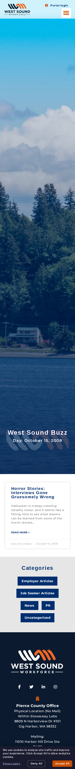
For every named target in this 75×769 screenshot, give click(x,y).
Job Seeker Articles (37, 593)
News (29, 605)
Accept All (62, 763)
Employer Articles (37, 581)
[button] (66, 13)
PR (48, 605)
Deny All (36, 763)
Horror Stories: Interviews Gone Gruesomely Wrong (33, 492)
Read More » (20, 532)
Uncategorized (38, 618)
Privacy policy (11, 763)
